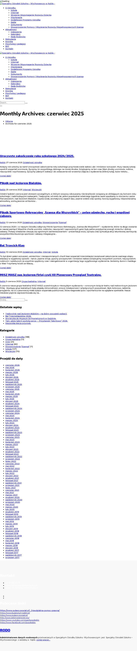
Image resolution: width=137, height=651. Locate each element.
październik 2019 (13, 516)
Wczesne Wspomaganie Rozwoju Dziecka (31, 15)
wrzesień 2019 (12, 519)
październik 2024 (13, 408)
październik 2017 (13, 555)
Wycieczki (37, 189)
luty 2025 (9, 399)
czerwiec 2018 (12, 538)
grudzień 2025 (12, 379)
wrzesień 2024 (12, 411)
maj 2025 (9, 391)
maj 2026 (9, 367)
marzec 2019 (11, 524)
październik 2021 (13, 483)
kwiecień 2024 (12, 418)
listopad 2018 (11, 533)
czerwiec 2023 (12, 437)
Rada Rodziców (18, 37)
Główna (9, 121)
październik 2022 (13, 456)
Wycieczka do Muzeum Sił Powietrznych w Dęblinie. (30, 318)
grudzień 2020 (12, 497)
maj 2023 (9, 439)
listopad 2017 (11, 552)
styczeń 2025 (11, 401)
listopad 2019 (11, 514)
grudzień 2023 (12, 427)
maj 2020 (9, 504)
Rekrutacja (10, 39)
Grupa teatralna (29, 281)
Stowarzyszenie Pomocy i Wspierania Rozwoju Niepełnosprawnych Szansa (47, 27)
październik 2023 (13, 432)
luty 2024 (9, 423)
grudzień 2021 (12, 478)
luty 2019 (9, 526)
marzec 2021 (11, 495)
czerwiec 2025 (12, 389)
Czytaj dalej (5, 176)
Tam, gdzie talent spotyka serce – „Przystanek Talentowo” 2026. (36, 321)
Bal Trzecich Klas (12, 245)
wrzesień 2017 (12, 557)
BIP (7, 46)
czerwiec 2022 (12, 464)
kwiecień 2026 (12, 370)
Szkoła (14, 10)
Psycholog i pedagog (15, 44)
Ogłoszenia (16, 32)
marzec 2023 (11, 444)
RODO (5, 630)
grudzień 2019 (12, 512)
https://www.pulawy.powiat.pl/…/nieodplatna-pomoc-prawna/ (30, 610)
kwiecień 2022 (12, 468)
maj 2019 (9, 521)
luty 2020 (9, 509)
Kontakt (9, 49)
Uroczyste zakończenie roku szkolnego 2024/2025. (37, 155)
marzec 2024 (11, 420)
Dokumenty (16, 25)
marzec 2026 (11, 372)
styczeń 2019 (11, 528)
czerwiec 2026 (12, 365)
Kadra (13, 22)
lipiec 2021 (10, 488)
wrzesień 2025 (12, 387)
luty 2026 (9, 375)
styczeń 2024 (11, 425)
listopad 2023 (12, 430)
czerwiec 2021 (12, 490)
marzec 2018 (11, 545)
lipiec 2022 (10, 461)
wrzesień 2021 (12, 485)
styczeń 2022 (11, 476)
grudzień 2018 (12, 531)
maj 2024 (9, 415)
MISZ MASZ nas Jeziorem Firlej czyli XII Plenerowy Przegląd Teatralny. (50, 274)
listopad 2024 (12, 406)
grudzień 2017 (12, 550)
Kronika (9, 41)
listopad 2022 (12, 454)
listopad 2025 (11, 382)
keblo (2, 162)
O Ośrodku (10, 8)
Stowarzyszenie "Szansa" (55, 222)
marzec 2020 (11, 507)
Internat (15, 12)
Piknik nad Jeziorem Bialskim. (21, 183)
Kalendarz (15, 34)
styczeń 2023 (11, 449)
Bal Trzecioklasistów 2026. (18, 316)
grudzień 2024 (12, 403)
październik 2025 (13, 384)
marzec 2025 (11, 396)
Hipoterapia (16, 17)
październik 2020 (13, 500)
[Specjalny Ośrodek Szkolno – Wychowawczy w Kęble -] (27, 3)
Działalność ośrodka (32, 162)
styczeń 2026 (11, 377)
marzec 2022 (11, 471)
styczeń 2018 (11, 548)
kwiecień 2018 (12, 543)
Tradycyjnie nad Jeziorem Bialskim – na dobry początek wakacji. (36, 314)
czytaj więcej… (43, 640)
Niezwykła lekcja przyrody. (18, 323)
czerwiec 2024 (12, 413)
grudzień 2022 (12, 452)
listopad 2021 (11, 480)
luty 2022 (9, 473)
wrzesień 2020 (12, 502)
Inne (7, 342)
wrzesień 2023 (12, 435)
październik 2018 (13, 536)
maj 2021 (9, 492)
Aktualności (11, 29)
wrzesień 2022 (12, 459)
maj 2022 (9, 466)
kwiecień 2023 (12, 442)
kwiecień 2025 (12, 394)
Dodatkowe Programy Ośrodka (25, 20)
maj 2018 (9, 540)
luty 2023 (9, 447)
